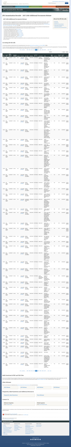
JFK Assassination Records (17, 11)
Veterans (15, 430)
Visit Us (49, 6)
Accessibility (27, 443)
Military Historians (17, 426)
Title (45, 55)
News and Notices (39, 425)
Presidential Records (6, 429)
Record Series (59, 55)
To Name (35, 55)
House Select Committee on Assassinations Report (59, 26)
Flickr (40, 439)
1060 (29, 49)
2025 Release (7, 387)
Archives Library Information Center (7, 432)
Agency (18, 55)
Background (56, 22)
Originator (56, 55)
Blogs (38, 439)
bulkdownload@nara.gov (41, 379)
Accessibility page (25, 414)
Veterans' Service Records (22, 6)
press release (18, 29)
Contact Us (66, 1)
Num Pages (52, 55)
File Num (31, 55)
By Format (4, 426)
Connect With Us (35, 437)
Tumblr (35, 439)
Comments (68, 55)
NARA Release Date (10, 55)
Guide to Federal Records (29, 428)
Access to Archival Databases (7, 430)
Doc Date (22, 55)
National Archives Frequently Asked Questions (29, 427)
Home (4, 11)
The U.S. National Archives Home (15, 2)
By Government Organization (7, 427)
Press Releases (40, 395)
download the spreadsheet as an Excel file (37, 45)
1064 (38, 49)
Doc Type (26, 55)
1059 (27, 49)
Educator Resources (35, 6)
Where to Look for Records (29, 430)
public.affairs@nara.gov (43, 404)
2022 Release (40, 387)
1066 (43, 49)
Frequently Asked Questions (11, 395)
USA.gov (48, 443)
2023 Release (23, 387)
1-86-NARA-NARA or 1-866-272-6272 (35, 445)
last (50, 49)
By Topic (4, 425)
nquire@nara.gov (9, 404)
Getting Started (27, 425)
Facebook (30, 439)
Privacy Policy (32, 443)
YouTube (37, 439)
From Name (41, 55)
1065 (40, 49)
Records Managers (17, 429)
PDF (21, 58)
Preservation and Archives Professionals (18, 428)
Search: (50, 51)
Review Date (63, 55)
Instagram (34, 439)
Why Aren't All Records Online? (29, 431)
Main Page (56, 21)
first (20, 49)
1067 (45, 49)
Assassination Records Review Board (60, 27)
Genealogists (16, 425)
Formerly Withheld (15, 55)
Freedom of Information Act (38, 443)
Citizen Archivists (55, 1)
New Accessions (38, 426)
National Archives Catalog (7, 428)
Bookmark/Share (61, 1)
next (48, 49)
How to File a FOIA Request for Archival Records (29, 433)
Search (67, 3)
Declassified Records (28, 429)
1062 (34, 49)
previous (23, 49)
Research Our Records (8, 6)
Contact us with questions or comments (8, 419)
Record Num (7, 55)
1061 (32, 49)
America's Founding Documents (62, 6)
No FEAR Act (44, 443)
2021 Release (57, 387)
